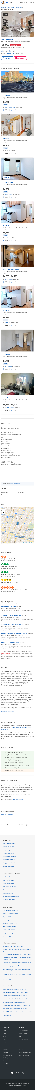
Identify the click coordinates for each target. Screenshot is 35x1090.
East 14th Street (8, 182)
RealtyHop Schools (6, 653)
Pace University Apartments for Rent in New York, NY (17, 954)
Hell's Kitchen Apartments (10, 926)
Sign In (32, 2)
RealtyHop (5, 1042)
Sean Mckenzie (8, 279)
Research (5, 1052)
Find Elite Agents (23, 1030)
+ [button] (3, 510)
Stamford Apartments (9, 859)
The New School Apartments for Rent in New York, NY (17, 962)
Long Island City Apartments (10, 933)
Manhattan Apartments (9, 877)
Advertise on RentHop (25, 1052)
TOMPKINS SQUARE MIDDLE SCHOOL (11, 615)
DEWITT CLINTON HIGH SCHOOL (10, 642)
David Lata (7, 322)
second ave (6, 398)
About (4, 1030)
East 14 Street (7, 95)
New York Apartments (9, 843)
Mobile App (6, 1058)
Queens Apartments (8, 883)
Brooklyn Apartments (8, 880)
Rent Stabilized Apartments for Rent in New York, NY (17, 1012)
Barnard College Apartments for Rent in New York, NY (17, 966)
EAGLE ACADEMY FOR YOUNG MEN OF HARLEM (14, 633)
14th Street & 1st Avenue (11, 269)
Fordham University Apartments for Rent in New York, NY (17, 950)
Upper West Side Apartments (10, 913)
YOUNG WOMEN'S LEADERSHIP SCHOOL (12, 624)
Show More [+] (7, 937)
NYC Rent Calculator (24, 1039)
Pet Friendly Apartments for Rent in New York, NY (16, 1008)
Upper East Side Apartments (10, 917)
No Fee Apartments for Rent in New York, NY (15, 1002)
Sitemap (5, 1061)
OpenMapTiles (22, 542)
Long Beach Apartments (9, 856)
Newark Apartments (8, 866)
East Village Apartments (7, 711)
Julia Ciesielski (8, 238)
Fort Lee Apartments (8, 853)
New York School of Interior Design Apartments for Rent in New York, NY (16, 970)
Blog (20, 1036)
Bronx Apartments (8, 893)
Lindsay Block (10, 53)
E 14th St (6, 139)
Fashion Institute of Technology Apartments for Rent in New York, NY (17, 958)
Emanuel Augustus (10, 407)
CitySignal (5, 1063)
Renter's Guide (23, 1033)
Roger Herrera (8, 194)
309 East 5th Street (9, 39)
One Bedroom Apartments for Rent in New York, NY (16, 1005)
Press (4, 1033)
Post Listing (23, 2)
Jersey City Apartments (9, 850)
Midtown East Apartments (10, 923)
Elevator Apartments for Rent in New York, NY (15, 995)
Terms (4, 1036)
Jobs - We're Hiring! (24, 1055)
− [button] (3, 512)
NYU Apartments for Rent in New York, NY (14, 946)
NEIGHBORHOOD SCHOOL (8, 606)
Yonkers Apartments (8, 846)
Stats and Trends (7, 1055)
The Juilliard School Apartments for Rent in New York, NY (17, 975)
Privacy (5, 1039)
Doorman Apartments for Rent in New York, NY (15, 992)
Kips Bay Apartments (8, 920)
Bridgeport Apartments (9, 863)
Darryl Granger (8, 366)
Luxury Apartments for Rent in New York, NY (15, 999)
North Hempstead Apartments (11, 896)
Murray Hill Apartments (9, 930)
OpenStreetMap (29, 542)
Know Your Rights (15, 483)
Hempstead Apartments (9, 886)
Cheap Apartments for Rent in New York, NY (14, 989)
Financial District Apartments (10, 910)
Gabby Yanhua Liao (10, 107)
